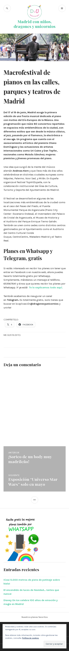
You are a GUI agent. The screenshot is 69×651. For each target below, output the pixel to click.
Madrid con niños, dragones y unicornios (35, 24)
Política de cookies (30, 638)
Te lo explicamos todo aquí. (46, 287)
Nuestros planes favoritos (35, 617)
